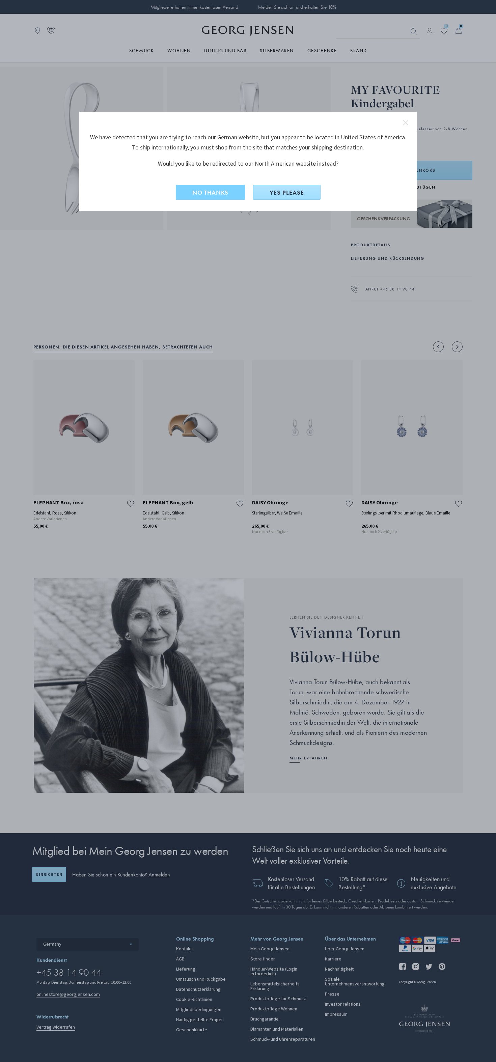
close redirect (405, 123)
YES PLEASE (287, 192)
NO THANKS (210, 192)
